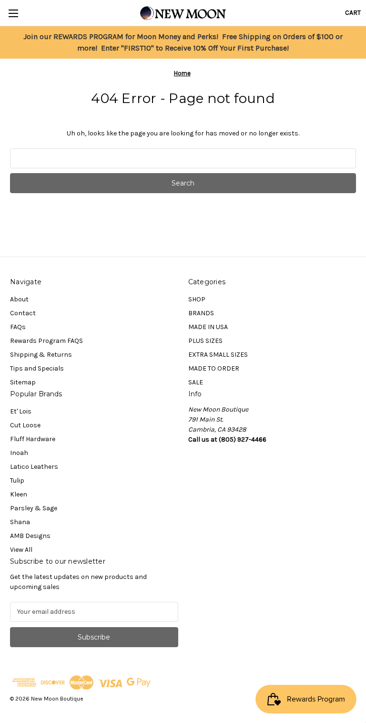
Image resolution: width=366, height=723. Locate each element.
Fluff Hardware (32, 439)
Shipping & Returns (41, 355)
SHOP (196, 299)
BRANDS (201, 313)
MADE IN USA (208, 327)
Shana (20, 522)
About (19, 299)
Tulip (17, 480)
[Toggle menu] (13, 13)
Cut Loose (25, 425)
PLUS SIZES (205, 341)
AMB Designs (30, 536)
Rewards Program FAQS (46, 341)
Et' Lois (20, 411)
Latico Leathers (34, 467)
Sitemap (23, 382)
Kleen (18, 494)
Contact (23, 313)
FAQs (18, 327)
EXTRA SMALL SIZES (218, 355)
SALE (195, 382)
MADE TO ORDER (213, 368)
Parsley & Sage (33, 508)
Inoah (19, 453)
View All (21, 550)
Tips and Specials (37, 368)
